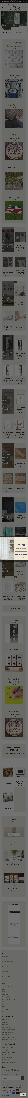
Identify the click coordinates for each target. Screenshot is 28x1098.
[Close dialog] (27, 538)
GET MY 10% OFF (21, 554)
